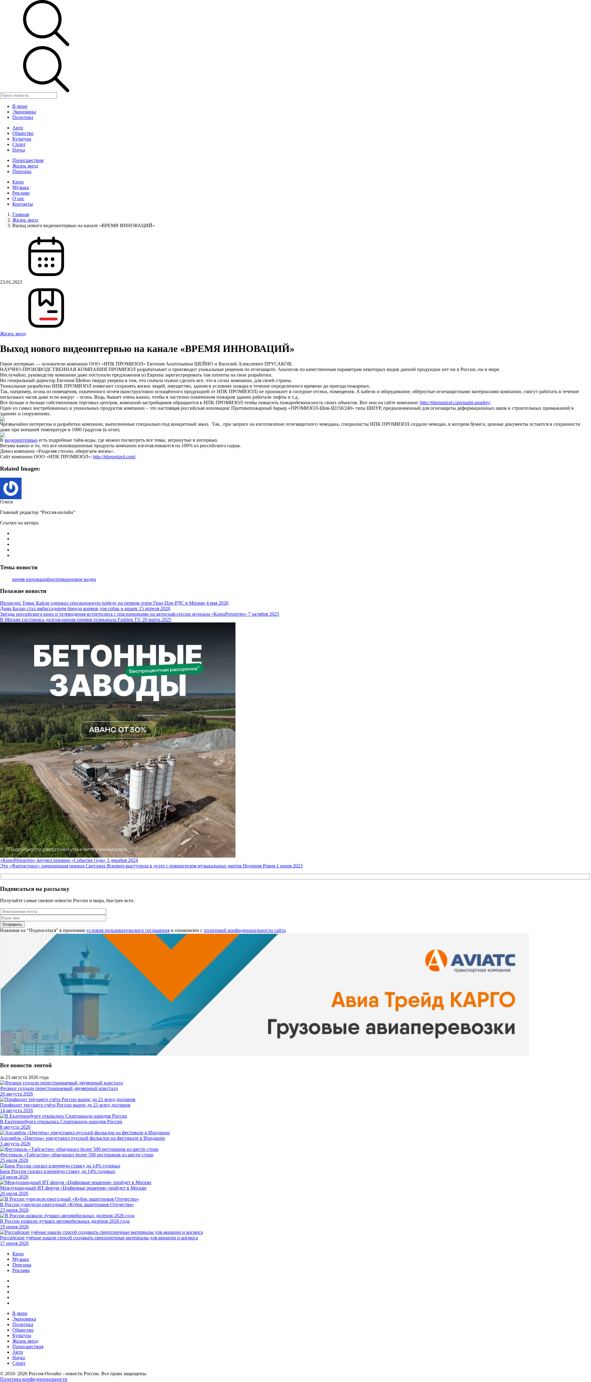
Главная (20, 214)
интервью (60, 579)
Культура (21, 138)
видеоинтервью (21, 440)
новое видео (83, 579)
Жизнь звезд (25, 165)
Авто (17, 127)
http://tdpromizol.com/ (114, 456)
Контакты (22, 204)
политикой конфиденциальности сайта (245, 930)
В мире (19, 106)
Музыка (20, 187)
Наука (18, 149)
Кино (18, 181)
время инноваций (31, 579)
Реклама (21, 192)
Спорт (19, 144)
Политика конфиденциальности (33, 1379)
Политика (22, 117)
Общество (23, 133)
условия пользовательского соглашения (128, 930)
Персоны (21, 171)
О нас (18, 198)
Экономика (24, 111)
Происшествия (27, 160)
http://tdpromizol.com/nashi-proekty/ (455, 402)
